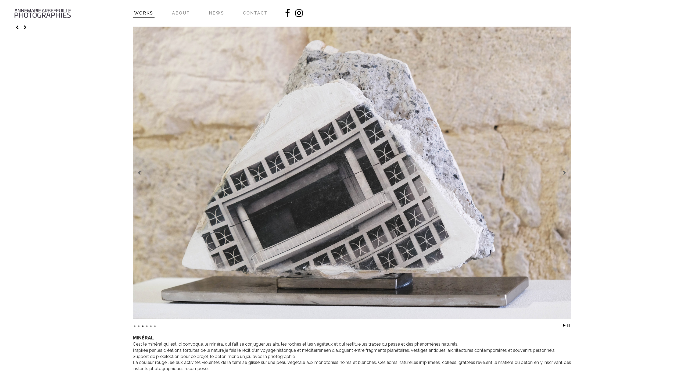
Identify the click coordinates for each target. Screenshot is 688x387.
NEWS (216, 13)
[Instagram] (299, 14)
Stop (568, 325)
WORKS (143, 13)
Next (564, 173)
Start (564, 325)
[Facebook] (287, 14)
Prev (139, 173)
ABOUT (181, 13)
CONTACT (255, 13)
